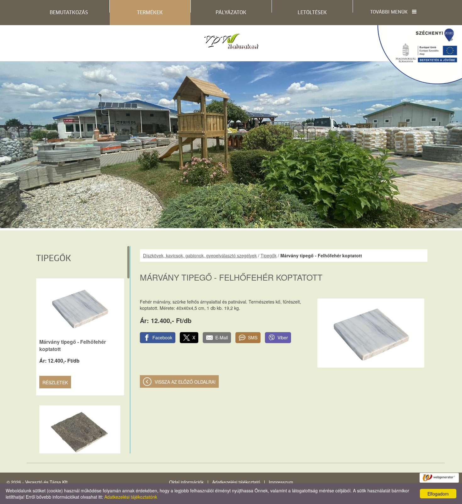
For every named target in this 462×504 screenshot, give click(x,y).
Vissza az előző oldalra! (185, 382)
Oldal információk (186, 482)
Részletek (55, 382)
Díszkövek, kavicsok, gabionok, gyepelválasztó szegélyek (200, 255)
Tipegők (269, 255)
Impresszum (281, 482)
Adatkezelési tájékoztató (236, 482)
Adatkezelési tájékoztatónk (130, 497)
